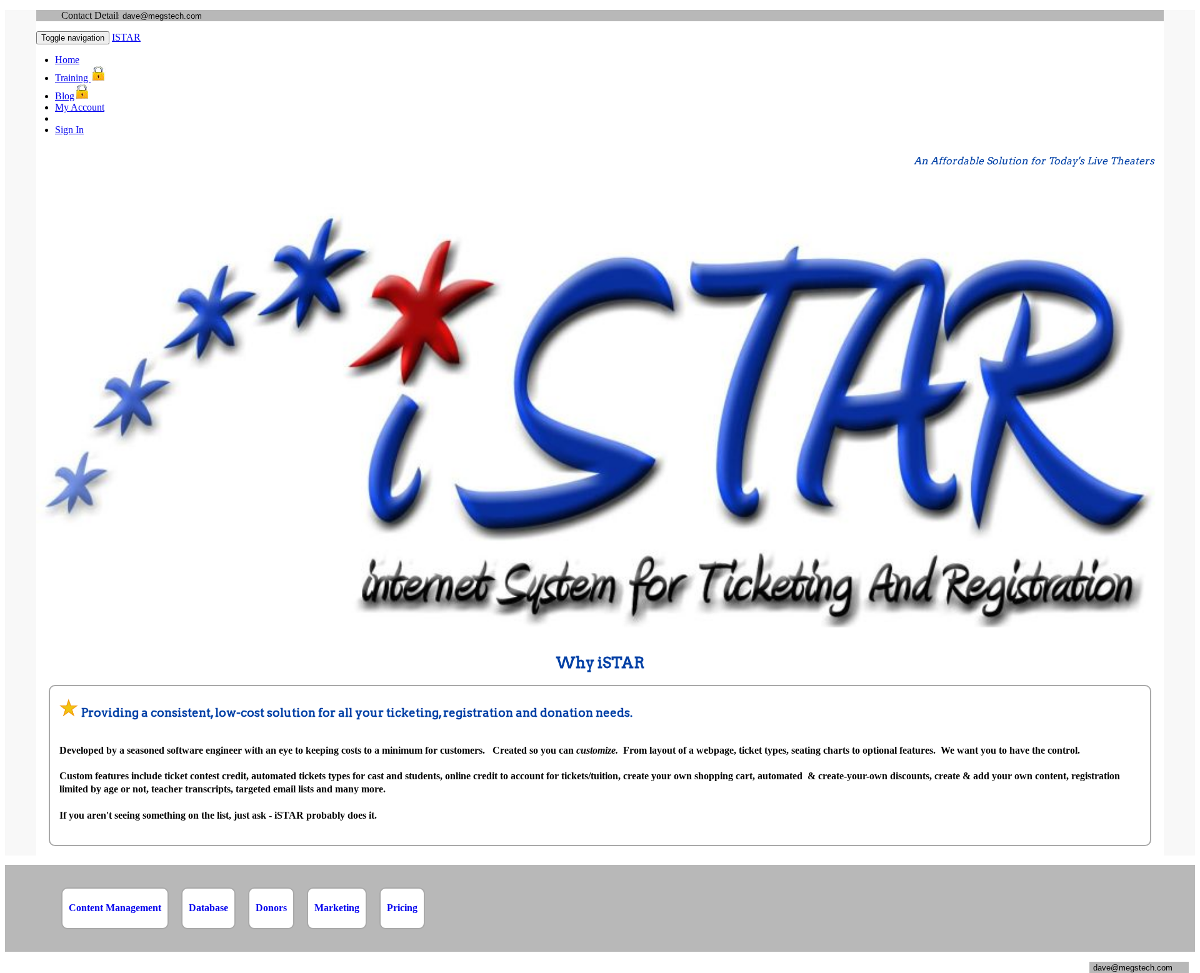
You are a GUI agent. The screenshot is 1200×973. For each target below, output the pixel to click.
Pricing (402, 907)
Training (73, 77)
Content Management (115, 907)
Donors (271, 907)
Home (67, 59)
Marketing (336, 907)
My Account (79, 107)
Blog (64, 96)
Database (208, 907)
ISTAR (126, 37)
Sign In (69, 129)
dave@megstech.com (162, 16)
